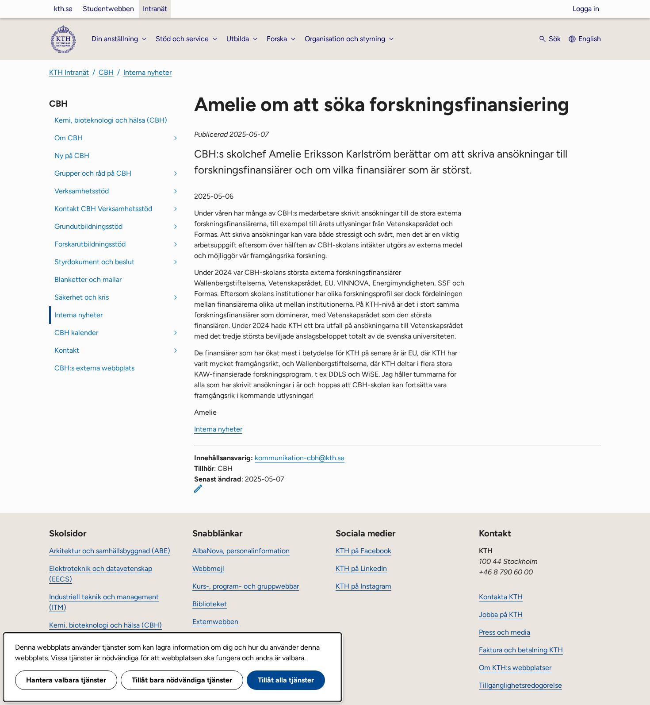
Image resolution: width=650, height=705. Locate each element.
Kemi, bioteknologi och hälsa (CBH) (110, 120)
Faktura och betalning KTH (521, 650)
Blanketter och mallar (88, 279)
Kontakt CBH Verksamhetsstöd (103, 208)
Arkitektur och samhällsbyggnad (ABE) (109, 551)
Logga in (586, 8)
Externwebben (215, 621)
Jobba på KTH (501, 614)
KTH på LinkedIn (361, 568)
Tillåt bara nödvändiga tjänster (182, 680)
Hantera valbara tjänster (66, 680)
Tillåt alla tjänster (286, 680)
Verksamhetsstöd (81, 191)
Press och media (504, 632)
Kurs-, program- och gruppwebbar (245, 586)
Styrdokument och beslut (94, 262)
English (589, 39)
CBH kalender (76, 332)
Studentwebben (108, 8)
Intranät (155, 8)
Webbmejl (208, 568)
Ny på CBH (71, 155)
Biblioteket (209, 604)
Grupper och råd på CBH (92, 173)
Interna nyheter (147, 72)
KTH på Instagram (363, 586)
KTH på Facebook (363, 551)
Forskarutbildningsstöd (90, 244)
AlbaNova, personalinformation (241, 551)
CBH (106, 72)
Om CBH (68, 138)
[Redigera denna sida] (198, 489)
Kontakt (66, 350)
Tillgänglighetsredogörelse (520, 685)
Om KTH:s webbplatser (515, 667)
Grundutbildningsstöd (88, 226)
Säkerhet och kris (81, 297)
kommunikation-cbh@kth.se (299, 458)
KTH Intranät (69, 72)
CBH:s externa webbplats (94, 368)
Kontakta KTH (501, 597)
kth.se (63, 8)
